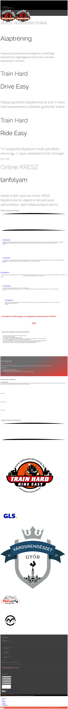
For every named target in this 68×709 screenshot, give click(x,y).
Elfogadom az (10, 690)
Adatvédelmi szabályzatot (12, 690)
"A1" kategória (6, 285)
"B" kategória (6, 240)
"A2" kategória (9, 300)
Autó (3, 34)
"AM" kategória (4, 272)
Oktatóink (4, 58)
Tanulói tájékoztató (4, 694)
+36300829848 (5, 6)
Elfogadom (2, 708)
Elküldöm (3, 691)
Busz (3, 52)
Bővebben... (4, 244)
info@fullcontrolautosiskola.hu (7, 7)
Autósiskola (4, 28)
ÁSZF (21, 694)
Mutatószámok (11, 694)
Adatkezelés (17, 694)
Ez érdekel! (34, 323)
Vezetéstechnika (5, 69)
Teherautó (4, 46)
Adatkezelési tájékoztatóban (53, 707)
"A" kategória (6, 257)
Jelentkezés (4, 63)
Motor (3, 40)
